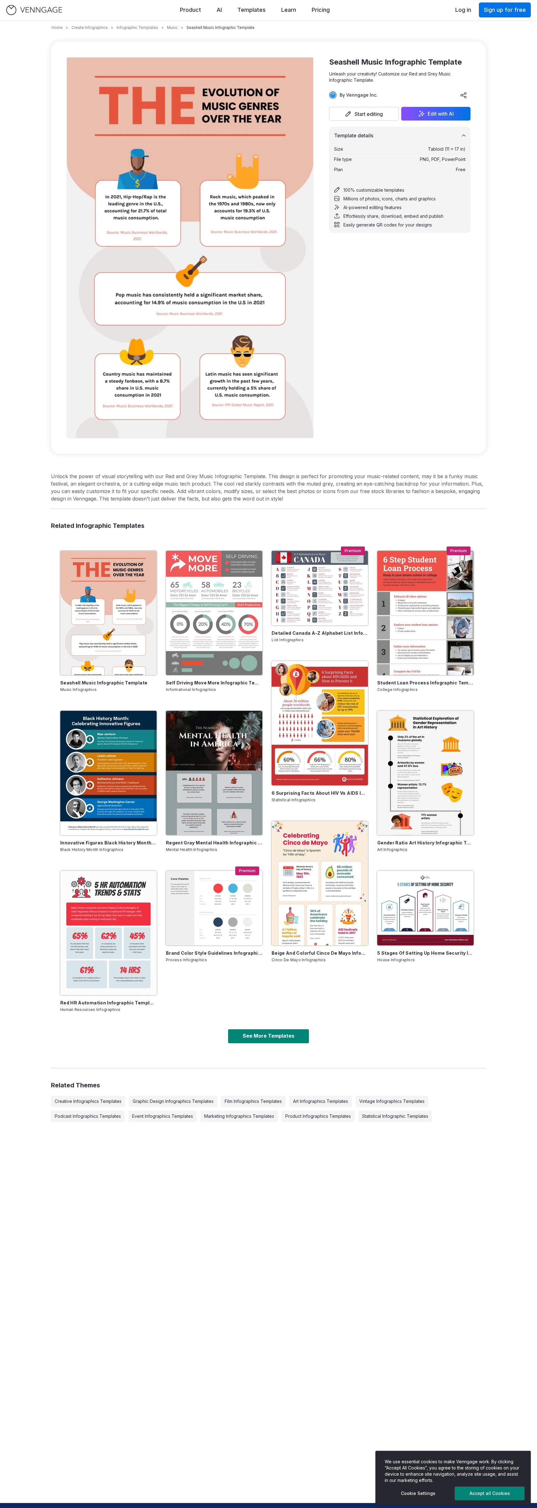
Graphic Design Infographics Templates (173, 1101)
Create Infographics (89, 27)
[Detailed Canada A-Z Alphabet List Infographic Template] (320, 588)
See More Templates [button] (268, 1036)
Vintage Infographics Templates (392, 1101)
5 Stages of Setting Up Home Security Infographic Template (425, 953)
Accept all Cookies (490, 1493)
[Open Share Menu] (463, 95)
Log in (463, 10)
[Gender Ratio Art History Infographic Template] (425, 773)
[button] (364, 114)
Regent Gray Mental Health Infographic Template (214, 842)
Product (190, 10)
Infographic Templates (137, 27)
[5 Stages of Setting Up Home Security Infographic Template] (425, 908)
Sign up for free (505, 10)
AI (219, 10)
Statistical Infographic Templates (395, 1116)
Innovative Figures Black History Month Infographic (108, 842)
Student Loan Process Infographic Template (425, 682)
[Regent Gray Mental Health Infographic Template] (214, 773)
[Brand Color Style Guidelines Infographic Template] (214, 908)
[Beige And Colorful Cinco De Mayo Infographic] (320, 883)
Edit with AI (441, 114)
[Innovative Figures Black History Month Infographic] (108, 773)
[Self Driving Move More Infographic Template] (214, 613)
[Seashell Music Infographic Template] (108, 613)
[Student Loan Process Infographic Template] (425, 613)
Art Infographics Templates (320, 1101)
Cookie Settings (418, 1493)
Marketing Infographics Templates (239, 1116)
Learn (288, 10)
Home (57, 27)
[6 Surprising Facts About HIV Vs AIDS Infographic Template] (320, 723)
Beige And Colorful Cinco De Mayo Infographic (320, 953)
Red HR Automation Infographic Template (108, 1002)
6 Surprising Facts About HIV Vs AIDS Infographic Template (320, 793)
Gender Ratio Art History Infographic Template (425, 842)
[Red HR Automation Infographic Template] (108, 933)
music (172, 27)
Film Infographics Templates (253, 1101)
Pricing (321, 10)
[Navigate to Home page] (34, 10)
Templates (251, 10)
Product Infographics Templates (318, 1116)
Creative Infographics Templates (88, 1101)
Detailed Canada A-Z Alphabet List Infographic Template (320, 633)
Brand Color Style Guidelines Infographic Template (214, 953)
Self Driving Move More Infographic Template (214, 682)
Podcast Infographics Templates (88, 1116)
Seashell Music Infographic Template (103, 682)
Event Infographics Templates (162, 1116)
